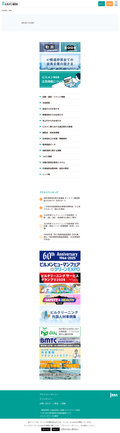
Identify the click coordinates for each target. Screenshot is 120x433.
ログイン (101, 4)
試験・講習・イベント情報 (53, 96)
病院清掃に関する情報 (51, 150)
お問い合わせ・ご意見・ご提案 (52, 403)
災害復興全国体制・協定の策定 (55, 168)
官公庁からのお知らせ (51, 120)
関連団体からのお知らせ (52, 114)
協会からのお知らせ (50, 108)
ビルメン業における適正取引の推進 (57, 126)
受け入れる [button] (46, 429)
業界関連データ (49, 144)
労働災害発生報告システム (53, 162)
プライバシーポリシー (48, 394)
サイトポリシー (46, 398)
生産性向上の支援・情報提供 (54, 138)
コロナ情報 (47, 156)
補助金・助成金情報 (50, 132)
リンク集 (46, 174)
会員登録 (109, 4)
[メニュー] (116, 2)
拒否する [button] (55, 429)
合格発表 (46, 102)
